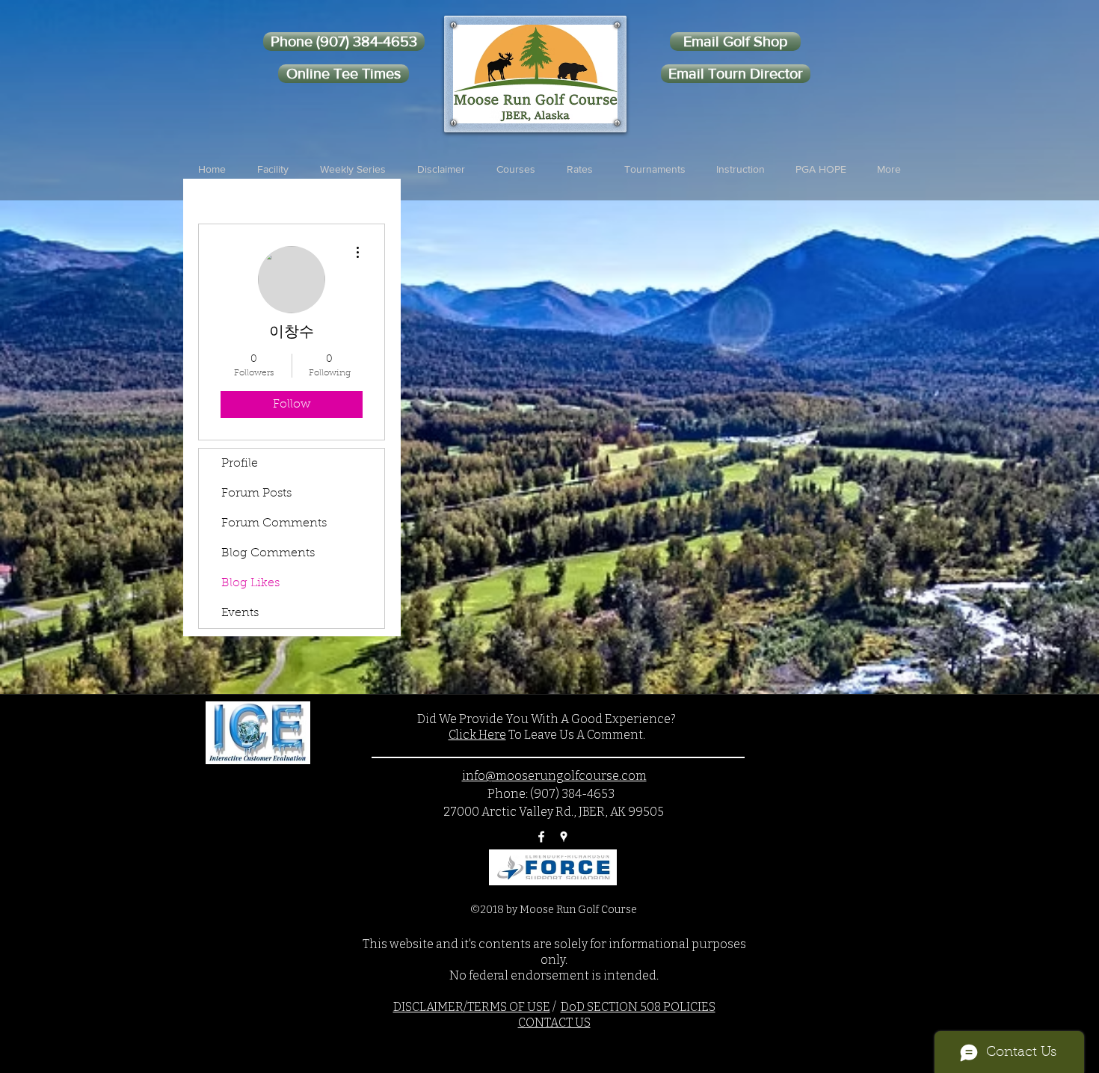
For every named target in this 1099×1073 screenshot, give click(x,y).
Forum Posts (256, 493)
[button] (272, 169)
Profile (239, 464)
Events (240, 613)
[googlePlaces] (563, 836)
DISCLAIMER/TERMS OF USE (471, 1007)
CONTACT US (554, 1022)
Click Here (477, 735)
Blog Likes (250, 583)
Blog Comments (268, 553)
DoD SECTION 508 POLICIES (638, 1007)
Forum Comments (274, 523)
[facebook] (541, 836)
